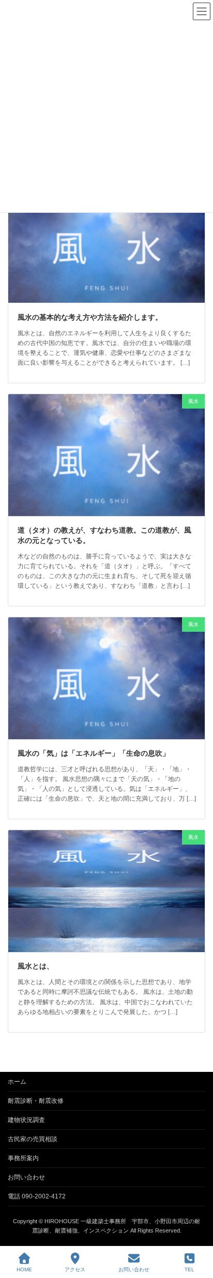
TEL (189, 1269)
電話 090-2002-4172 (37, 1196)
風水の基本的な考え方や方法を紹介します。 (90, 317)
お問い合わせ (26, 1177)
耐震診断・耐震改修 (36, 1100)
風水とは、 (36, 966)
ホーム (17, 1081)
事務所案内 (23, 1158)
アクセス (75, 1269)
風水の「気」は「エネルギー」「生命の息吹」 (94, 753)
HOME (24, 1269)
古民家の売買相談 (32, 1139)
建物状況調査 (26, 1120)
